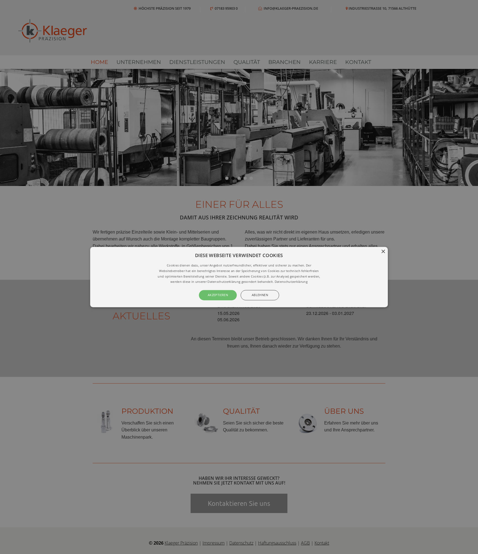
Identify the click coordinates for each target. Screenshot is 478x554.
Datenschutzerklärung (291, 282)
